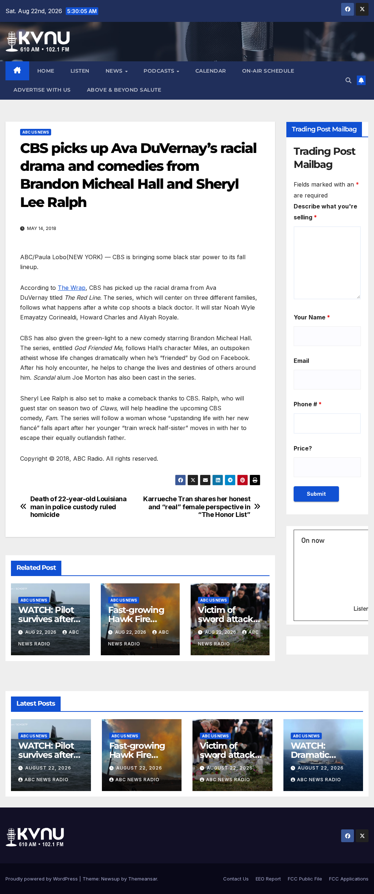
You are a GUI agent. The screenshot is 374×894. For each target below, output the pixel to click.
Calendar (210, 71)
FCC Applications (349, 879)
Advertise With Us (42, 90)
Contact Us (236, 879)
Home (45, 71)
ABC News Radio (46, 779)
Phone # (308, 404)
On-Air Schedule (268, 71)
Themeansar (142, 879)
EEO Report (268, 879)
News (115, 71)
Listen (79, 71)
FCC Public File (305, 879)
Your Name (312, 317)
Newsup (110, 879)
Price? (303, 448)
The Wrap (71, 287)
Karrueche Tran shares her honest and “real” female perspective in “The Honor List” (196, 507)
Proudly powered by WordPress (42, 879)
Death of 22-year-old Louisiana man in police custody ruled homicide (78, 507)
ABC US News (35, 132)
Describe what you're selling (325, 212)
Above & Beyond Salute (124, 90)
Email (301, 360)
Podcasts (160, 71)
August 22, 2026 (48, 768)
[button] (348, 80)
